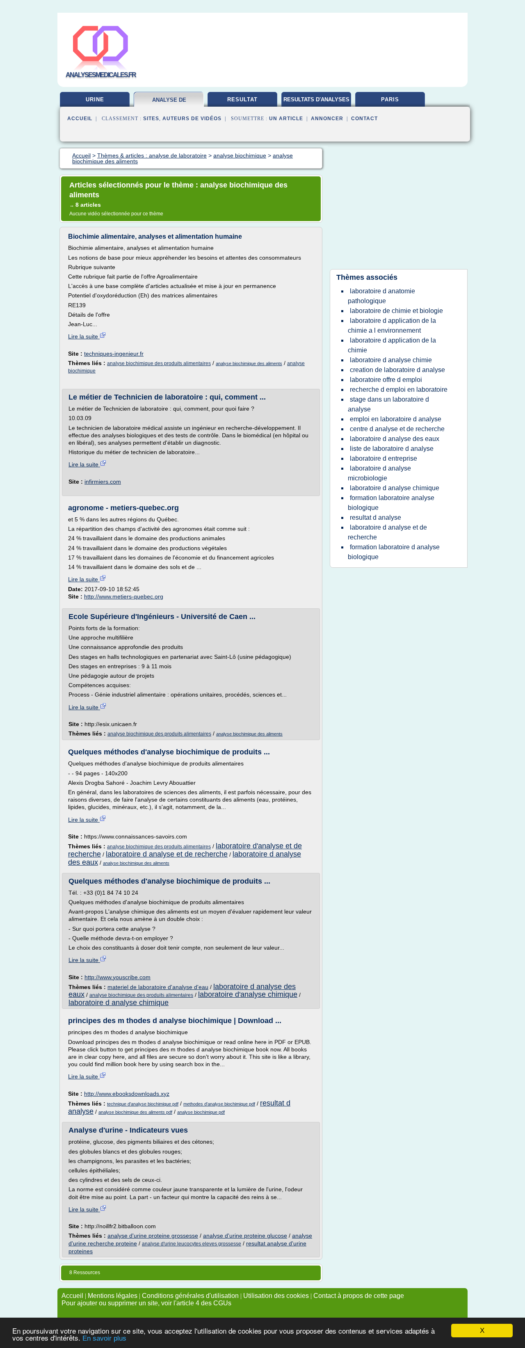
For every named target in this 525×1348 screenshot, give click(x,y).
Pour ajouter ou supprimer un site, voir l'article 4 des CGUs (146, 1303)
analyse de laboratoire (169, 103)
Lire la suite (84, 336)
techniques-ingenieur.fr (114, 353)
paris (390, 99)
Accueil (79, 118)
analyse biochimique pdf (201, 1112)
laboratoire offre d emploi (386, 379)
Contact (364, 118)
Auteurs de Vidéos (191, 118)
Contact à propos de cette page (358, 1295)
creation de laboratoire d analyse (397, 369)
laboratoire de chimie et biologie (396, 310)
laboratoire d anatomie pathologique (381, 296)
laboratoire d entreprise (383, 458)
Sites (151, 118)
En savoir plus (104, 1338)
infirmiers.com (102, 481)
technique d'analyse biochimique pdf (142, 1103)
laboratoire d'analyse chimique (247, 994)
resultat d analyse (375, 517)
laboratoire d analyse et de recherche (167, 854)
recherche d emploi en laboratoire (398, 389)
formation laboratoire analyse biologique (391, 502)
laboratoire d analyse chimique (118, 1002)
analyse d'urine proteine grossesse (152, 1235)
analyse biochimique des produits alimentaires (159, 363)
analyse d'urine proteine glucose (245, 1235)
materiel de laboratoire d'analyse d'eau (157, 987)
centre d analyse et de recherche (397, 428)
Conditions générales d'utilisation (190, 1295)
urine (95, 99)
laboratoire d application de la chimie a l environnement (392, 325)
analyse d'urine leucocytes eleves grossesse (191, 1244)
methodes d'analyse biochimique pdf (219, 1103)
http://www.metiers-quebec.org (123, 596)
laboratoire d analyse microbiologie (379, 473)
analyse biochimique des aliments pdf (135, 1112)
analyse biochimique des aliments (249, 363)
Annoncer (327, 118)
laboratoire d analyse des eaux (394, 438)
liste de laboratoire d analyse (392, 448)
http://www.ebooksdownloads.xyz (126, 1093)
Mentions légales (112, 1295)
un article (286, 118)
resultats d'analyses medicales (316, 102)
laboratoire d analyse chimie (391, 359)
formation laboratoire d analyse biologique (394, 552)
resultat (242, 99)
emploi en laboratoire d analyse (395, 419)
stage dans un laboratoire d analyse (388, 404)
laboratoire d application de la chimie (392, 345)
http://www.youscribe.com (117, 977)
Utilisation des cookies (276, 1295)
